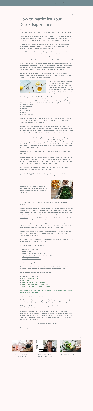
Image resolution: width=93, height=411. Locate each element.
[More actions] (72, 14)
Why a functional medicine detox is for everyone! (21, 355)
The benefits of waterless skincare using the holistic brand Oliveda (45, 355)
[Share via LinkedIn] (27, 328)
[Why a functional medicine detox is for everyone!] (22, 346)
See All (79, 337)
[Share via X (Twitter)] (24, 328)
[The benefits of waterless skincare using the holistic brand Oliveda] (46, 346)
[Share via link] (31, 328)
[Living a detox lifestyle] (70, 346)
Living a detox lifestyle (67, 354)
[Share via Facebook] (20, 328)
